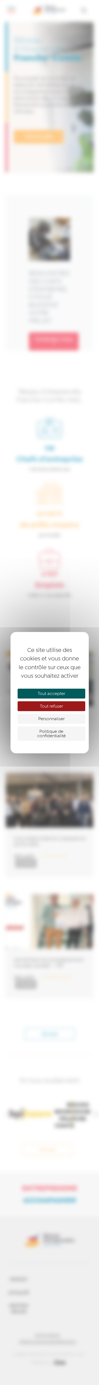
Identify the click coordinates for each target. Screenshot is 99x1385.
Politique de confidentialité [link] (51, 733)
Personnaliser (51, 718)
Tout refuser (51, 706)
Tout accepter (51, 693)
